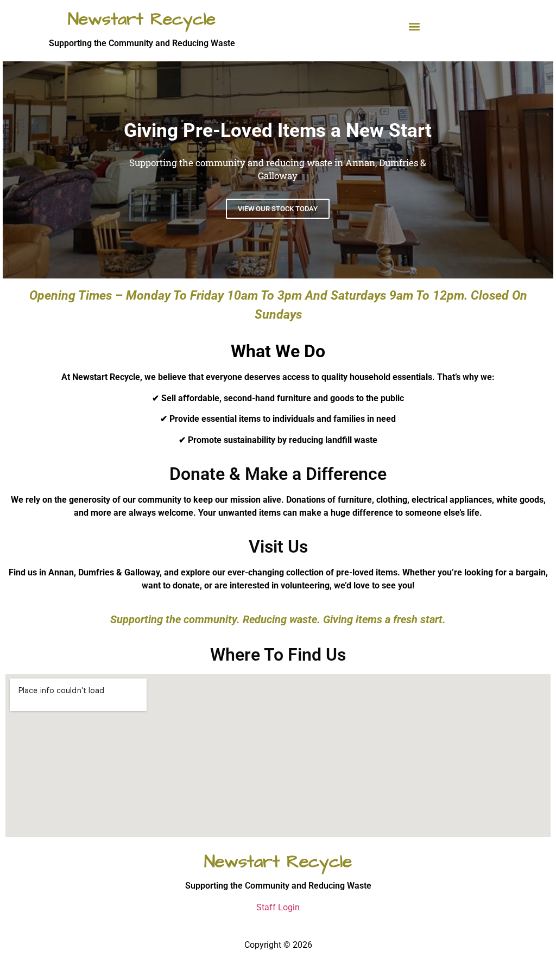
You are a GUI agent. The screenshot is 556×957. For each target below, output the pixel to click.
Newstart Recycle (142, 19)
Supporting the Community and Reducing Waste (142, 43)
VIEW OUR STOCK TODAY (278, 209)
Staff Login (278, 907)
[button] (415, 27)
